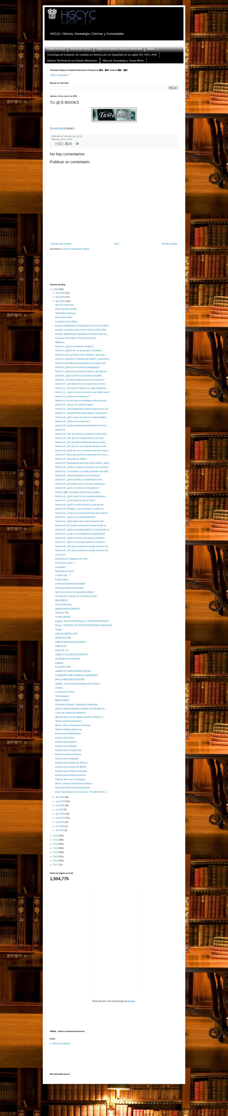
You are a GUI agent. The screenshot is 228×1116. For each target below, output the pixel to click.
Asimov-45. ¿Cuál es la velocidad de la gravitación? (80, 534)
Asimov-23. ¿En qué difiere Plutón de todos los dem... (81, 442)
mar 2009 (60, 301)
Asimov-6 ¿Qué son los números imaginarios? (77, 367)
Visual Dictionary (63, 604)
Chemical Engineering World (69, 588)
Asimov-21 (60, 430)
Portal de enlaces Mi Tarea (68, 754)
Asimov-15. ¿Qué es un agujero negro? (74, 404)
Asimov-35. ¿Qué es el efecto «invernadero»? (77, 488)
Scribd (58, 629)
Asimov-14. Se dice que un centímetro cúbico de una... (81, 400)
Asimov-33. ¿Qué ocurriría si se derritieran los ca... (79, 479)
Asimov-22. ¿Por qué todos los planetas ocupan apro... (81, 434)
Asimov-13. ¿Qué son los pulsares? (72, 396)
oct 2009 (60, 822)
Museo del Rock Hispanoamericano (72, 787)
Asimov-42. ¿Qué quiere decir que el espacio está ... (80, 521)
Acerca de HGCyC (80, 48)
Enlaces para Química (66, 742)
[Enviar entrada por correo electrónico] (76, 143)
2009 (56, 289)
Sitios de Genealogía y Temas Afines (123, 60)
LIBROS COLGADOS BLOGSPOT (71, 654)
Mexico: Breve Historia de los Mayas (72, 725)
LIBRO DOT (61, 646)
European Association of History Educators (75, 338)
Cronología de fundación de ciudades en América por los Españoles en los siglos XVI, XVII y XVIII (102, 54)
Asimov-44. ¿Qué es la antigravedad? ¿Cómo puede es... (83, 529)
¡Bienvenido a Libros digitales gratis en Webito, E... (79, 717)
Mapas (151, 48)
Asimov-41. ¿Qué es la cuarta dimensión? (75, 517)
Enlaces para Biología (66, 746)
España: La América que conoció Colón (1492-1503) (80, 330)
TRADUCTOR (62, 613)
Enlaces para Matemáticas (68, 733)
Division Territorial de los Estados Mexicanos (72, 60)
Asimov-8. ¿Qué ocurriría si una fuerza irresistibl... (79, 375)
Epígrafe (59, 663)
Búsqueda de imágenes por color (71, 559)
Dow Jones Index (63, 317)
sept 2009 (61, 818)
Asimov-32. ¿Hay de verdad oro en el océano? (77, 475)
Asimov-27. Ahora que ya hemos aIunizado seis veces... (82, 454)
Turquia (59, 688)
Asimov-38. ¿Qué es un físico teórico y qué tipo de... (80, 504)
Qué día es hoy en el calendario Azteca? (74, 592)
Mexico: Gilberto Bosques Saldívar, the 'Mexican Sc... (80, 708)
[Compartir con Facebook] (67, 143)
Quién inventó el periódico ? (68, 721)
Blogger (131, 1001)
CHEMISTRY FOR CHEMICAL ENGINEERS (76, 675)
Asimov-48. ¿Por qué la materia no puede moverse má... (82, 546)
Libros (63, 139)
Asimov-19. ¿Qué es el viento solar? (72, 421)
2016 (56, 860)
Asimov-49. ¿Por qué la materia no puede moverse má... (82, 550)
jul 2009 (60, 809)
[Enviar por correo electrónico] (57, 143)
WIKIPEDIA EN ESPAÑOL (67, 609)
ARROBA (58, 128)
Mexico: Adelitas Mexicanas (68, 729)
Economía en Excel (64, 571)
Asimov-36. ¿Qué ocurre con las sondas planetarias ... (81, 496)
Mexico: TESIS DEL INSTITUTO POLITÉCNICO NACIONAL (83, 625)
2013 (56, 848)
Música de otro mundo (66, 309)
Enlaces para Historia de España (71, 771)
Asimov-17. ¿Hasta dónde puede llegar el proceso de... (81, 413)
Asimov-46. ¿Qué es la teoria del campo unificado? (80, 538)
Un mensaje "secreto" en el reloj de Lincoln (76, 596)
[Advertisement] (115, 269)
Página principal (56, 48)
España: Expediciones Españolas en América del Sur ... (82, 334)
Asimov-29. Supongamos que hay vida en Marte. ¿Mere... (83, 463)
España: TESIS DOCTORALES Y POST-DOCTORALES (82, 621)
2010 (56, 835)
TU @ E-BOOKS (63, 617)
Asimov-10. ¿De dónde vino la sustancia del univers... (81, 384)
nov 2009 (60, 826)
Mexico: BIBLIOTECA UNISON (69, 679)
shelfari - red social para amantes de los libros (77, 683)
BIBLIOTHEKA (62, 700)
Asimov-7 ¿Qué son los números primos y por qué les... (81, 371)
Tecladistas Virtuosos (65, 313)
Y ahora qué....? (63, 575)
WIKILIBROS (61, 600)
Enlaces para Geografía (66, 758)
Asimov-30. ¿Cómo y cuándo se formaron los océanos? (82, 467)
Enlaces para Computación (68, 750)
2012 (56, 844)
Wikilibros (60, 342)
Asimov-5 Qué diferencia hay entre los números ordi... (81, 363)
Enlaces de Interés (62, 1043)
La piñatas (60, 567)
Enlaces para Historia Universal (70, 775)
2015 (56, 856)
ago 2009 (60, 814)
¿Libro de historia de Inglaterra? (70, 712)
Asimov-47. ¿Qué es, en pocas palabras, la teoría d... (80, 542)
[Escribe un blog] (60, 143)
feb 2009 (60, 297)
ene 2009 (60, 293)
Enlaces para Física (64, 738)
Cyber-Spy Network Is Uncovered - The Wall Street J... (81, 792)
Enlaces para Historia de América (71, 762)
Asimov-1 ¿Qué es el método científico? (74, 346)
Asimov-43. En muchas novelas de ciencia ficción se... (81, 525)
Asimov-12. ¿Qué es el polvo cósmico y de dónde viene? (82, 392)
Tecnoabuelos (62, 696)
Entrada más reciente (61, 244)
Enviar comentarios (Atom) (76, 249)
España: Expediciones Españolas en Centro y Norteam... (82, 325)
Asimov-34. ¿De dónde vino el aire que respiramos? (80, 484)
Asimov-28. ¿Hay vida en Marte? (71, 459)
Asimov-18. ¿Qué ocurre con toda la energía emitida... (81, 417)
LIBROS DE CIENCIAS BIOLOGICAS (73, 671)
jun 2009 (60, 805)
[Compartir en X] (63, 143)
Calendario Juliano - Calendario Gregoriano (76, 704)
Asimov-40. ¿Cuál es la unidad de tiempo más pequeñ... (82, 513)
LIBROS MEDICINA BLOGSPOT (70, 642)
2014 (56, 852)
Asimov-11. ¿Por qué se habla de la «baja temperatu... (81, 388)
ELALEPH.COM (63, 667)
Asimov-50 (60, 554)
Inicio (116, 244)
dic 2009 (60, 830)
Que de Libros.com (64, 305)
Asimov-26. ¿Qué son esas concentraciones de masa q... (82, 450)
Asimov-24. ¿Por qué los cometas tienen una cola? (79, 438)
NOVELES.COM (63, 638)
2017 (56, 864)
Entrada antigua (169, 244)
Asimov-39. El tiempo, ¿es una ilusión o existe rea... (80, 509)
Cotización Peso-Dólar (66, 321)
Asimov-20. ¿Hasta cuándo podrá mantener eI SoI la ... (81, 425)
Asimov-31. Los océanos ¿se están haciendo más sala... (82, 471)
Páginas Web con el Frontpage (70, 779)
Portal (69, 139)
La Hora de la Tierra (65, 692)
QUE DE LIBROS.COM (66, 633)
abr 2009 (60, 797)
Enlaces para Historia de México (71, 767)
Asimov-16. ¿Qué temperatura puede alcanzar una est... (82, 409)
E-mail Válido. (62, 579)
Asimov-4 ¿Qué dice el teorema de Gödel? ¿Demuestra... (82, 359)
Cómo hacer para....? (65, 563)
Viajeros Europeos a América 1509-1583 (119, 48)
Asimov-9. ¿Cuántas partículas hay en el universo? (79, 380)
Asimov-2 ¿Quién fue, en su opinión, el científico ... (79, 350)
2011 (56, 840)
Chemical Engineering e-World (70, 583)
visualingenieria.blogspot (67, 658)
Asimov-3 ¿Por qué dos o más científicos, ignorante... (80, 355)
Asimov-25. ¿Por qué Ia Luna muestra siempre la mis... (81, 446)
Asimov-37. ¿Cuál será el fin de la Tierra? (75, 500)
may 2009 (61, 801)
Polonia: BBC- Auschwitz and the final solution (77, 492)
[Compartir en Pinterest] (70, 143)
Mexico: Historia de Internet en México (73, 783)
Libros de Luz (61, 650)
